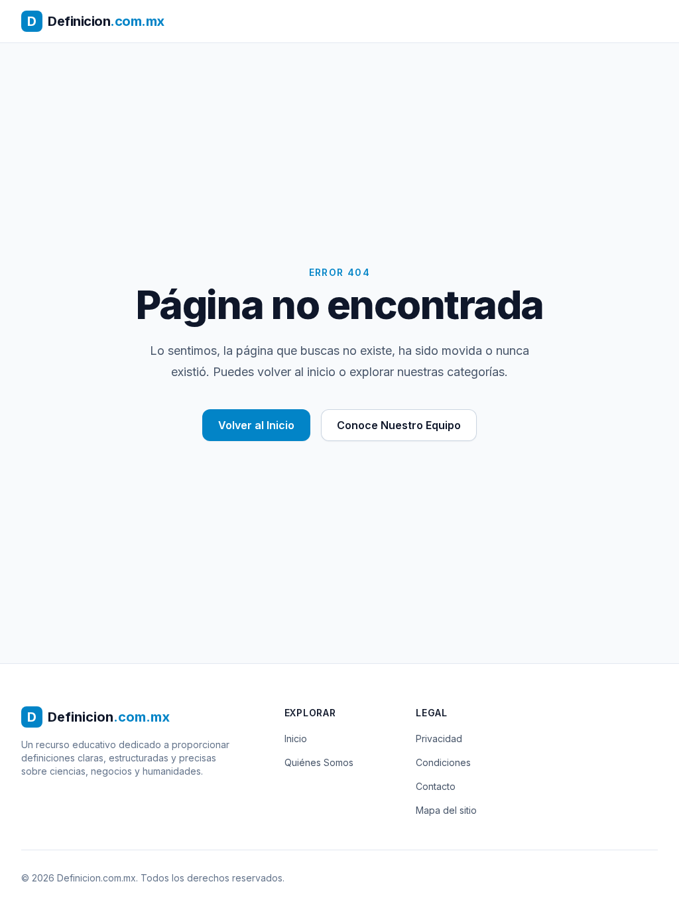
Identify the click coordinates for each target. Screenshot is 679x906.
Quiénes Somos (318, 762)
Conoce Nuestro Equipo (399, 425)
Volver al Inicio (256, 425)
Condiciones (443, 762)
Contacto (436, 786)
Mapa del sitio (446, 810)
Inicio (295, 738)
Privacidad (439, 738)
